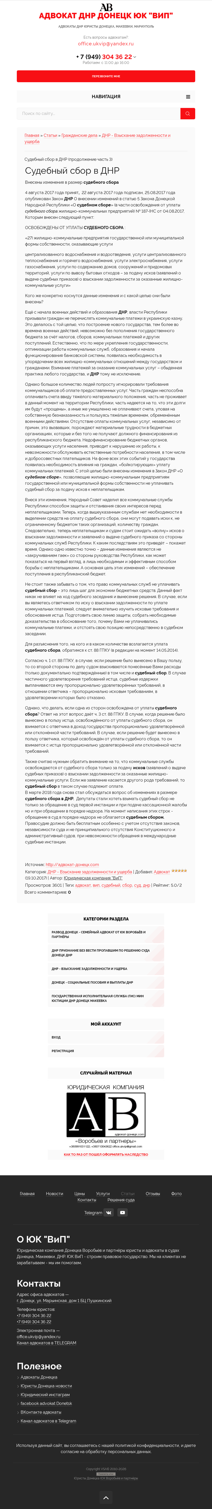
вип (96, 885)
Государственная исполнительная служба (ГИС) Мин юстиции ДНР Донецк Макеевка (98, 998)
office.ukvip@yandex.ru (106, 43)
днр (146, 885)
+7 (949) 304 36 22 (34, 1315)
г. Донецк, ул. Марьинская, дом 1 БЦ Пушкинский (64, 1300)
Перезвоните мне (106, 76)
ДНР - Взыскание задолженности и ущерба (90, 871)
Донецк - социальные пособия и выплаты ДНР (92, 982)
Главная (32, 135)
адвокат (83, 885)
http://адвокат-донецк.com (72, 864)
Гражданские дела (79, 135)
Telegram (93, 1212)
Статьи (50, 135)
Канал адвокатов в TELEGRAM (46, 1342)
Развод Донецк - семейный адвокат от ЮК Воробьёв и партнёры (99, 934)
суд (137, 885)
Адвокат (162, 871)
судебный (111, 885)
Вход (56, 1037)
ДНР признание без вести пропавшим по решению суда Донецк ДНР (101, 953)
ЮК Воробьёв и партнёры (119, 1478)
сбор (127, 885)
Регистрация (63, 1051)
